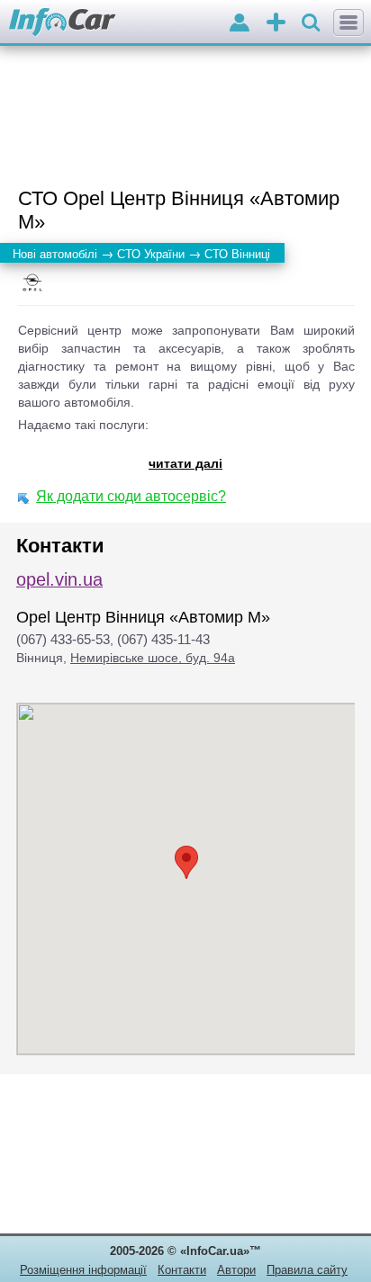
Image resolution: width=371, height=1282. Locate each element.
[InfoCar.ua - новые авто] (62, 23)
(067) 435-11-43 (163, 639)
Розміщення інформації (83, 1270)
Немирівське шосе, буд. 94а (152, 657)
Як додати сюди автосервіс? (131, 496)
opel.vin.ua (59, 579)
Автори (236, 1270)
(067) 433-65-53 (63, 639)
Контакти (182, 1270)
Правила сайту (307, 1270)
